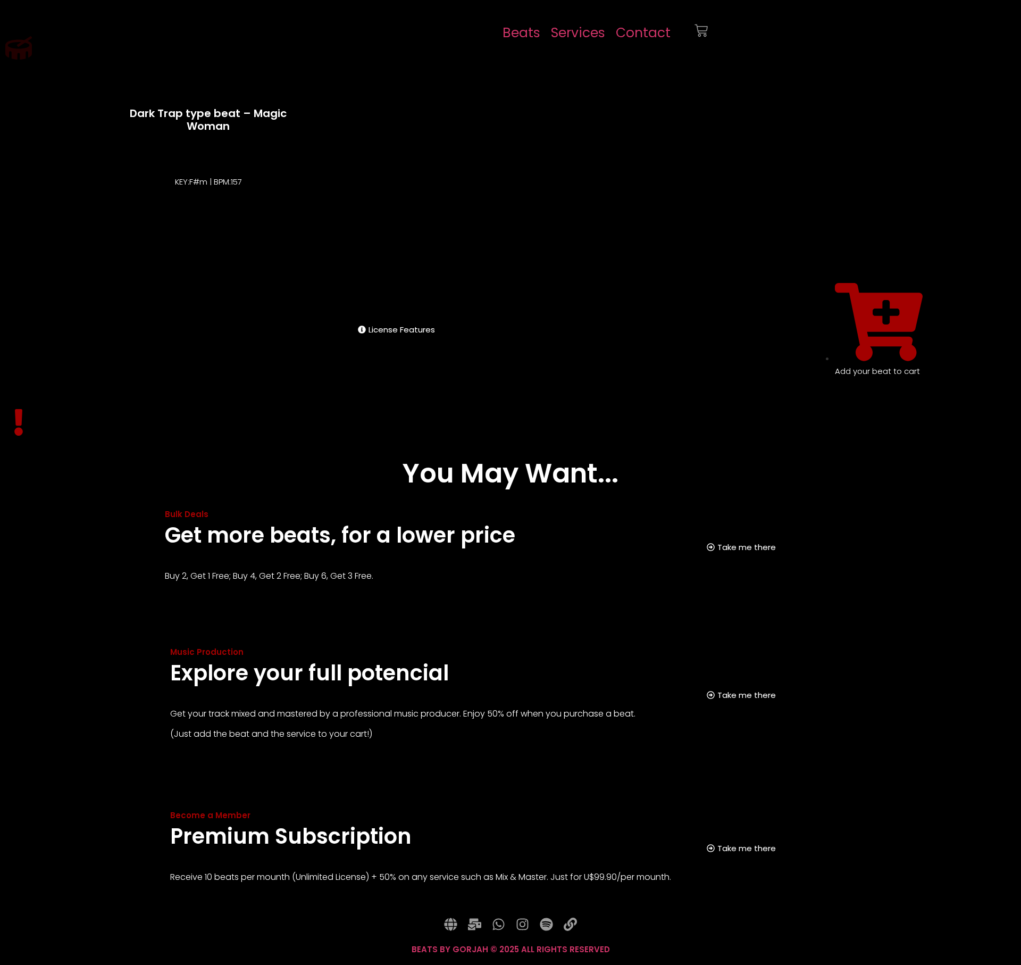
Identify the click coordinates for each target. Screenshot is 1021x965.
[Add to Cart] (875, 244)
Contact (643, 32)
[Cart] (701, 33)
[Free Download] (897, 244)
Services (578, 32)
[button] (370, 167)
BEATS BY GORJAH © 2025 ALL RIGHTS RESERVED (511, 949)
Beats (521, 32)
